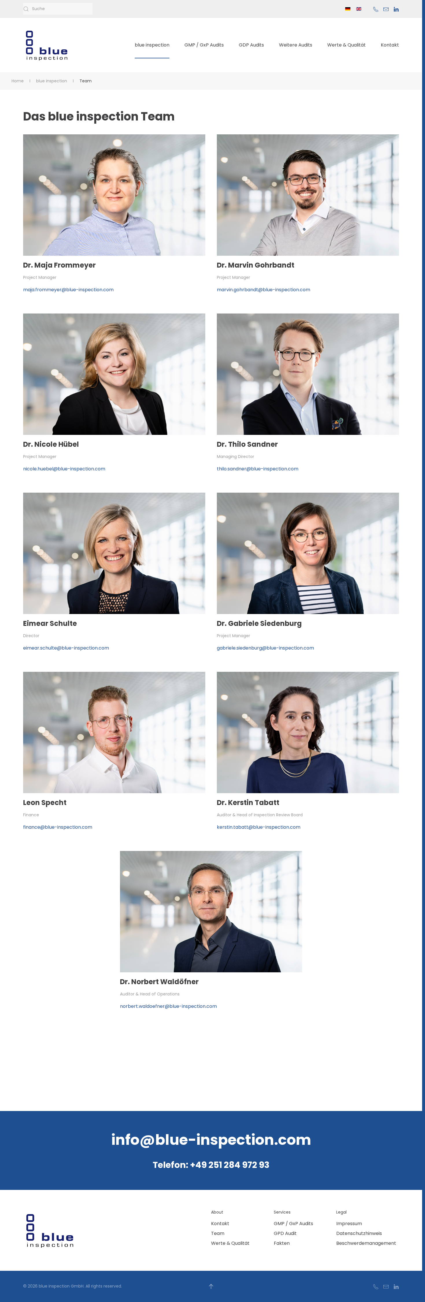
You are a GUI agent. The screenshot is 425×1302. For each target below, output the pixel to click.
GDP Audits (251, 45)
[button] (211, 1286)
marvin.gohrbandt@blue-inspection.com (263, 289)
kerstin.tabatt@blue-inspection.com (258, 827)
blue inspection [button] (152, 45)
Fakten (282, 1243)
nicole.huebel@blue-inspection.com (64, 468)
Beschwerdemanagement (366, 1243)
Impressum (349, 1223)
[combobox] (58, 9)
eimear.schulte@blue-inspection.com (66, 648)
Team (217, 1233)
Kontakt (390, 45)
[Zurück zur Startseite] (47, 45)
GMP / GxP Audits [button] (204, 45)
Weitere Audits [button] (295, 45)
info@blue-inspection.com (211, 1139)
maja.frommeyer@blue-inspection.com (68, 289)
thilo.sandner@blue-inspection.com (257, 468)
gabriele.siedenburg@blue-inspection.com (265, 648)
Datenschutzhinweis (359, 1233)
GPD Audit (285, 1233)
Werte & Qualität (230, 1243)
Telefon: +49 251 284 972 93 (211, 1165)
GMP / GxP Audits (293, 1223)
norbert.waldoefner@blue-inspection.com (168, 1006)
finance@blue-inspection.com (57, 827)
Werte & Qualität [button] (346, 45)
